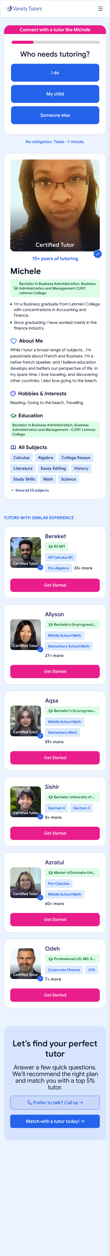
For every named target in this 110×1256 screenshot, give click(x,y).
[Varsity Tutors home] (24, 9)
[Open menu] (100, 9)
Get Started (55, 585)
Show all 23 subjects (32, 490)
